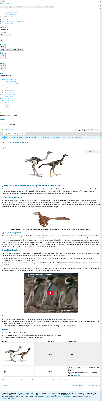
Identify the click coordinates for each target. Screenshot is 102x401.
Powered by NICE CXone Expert (26, 393)
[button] (6, 104)
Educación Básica (34, 137)
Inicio (9, 137)
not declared (29, 379)
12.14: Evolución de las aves (9, 379)
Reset (2, 46)
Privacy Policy (42, 396)
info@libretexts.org (8, 398)
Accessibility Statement (64, 396)
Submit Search (5, 35)
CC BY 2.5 (77, 375)
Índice (90, 151)
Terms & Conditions (51, 396)
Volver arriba (5, 385)
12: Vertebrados (60, 137)
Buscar (4, 134)
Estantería (20, 137)
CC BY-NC (77, 354)
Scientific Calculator (9, 92)
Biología (47, 137)
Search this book (4, 29)
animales (44, 193)
